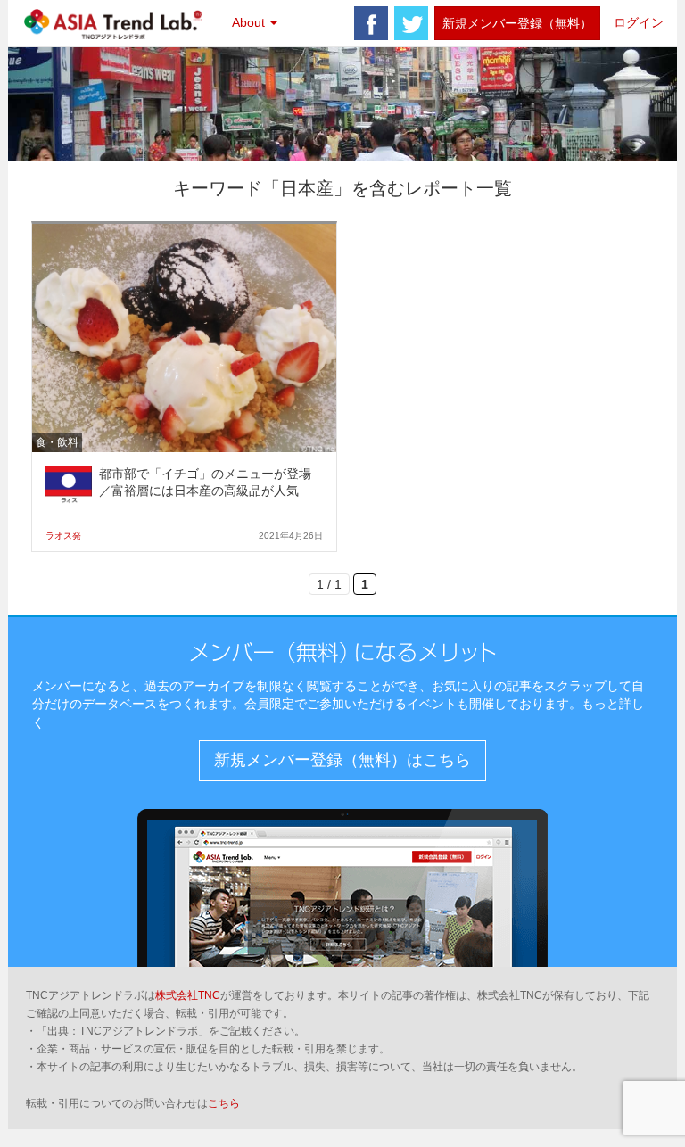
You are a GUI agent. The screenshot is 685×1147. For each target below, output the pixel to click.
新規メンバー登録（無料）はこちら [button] (342, 760)
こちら (224, 1103)
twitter (411, 23)
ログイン (639, 22)
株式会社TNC (187, 995)
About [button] (250, 22)
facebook (371, 23)
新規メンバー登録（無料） (517, 23)
